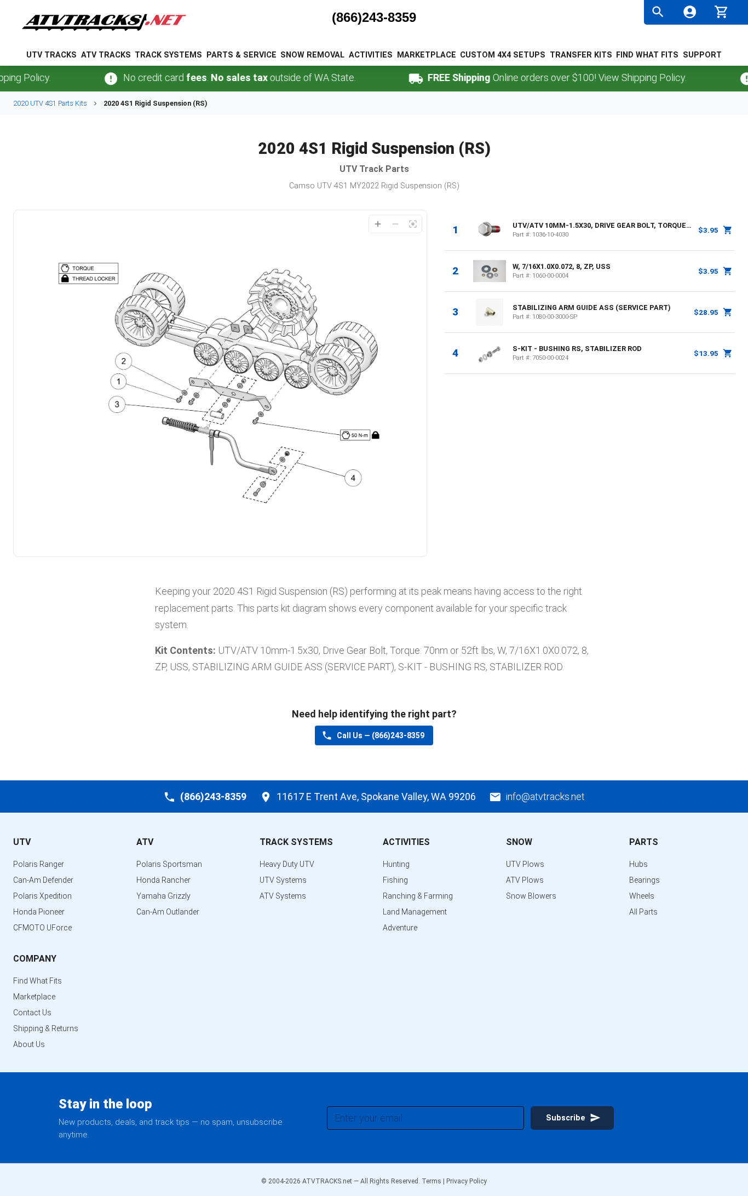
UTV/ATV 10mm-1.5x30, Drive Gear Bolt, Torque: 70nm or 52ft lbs (602, 225)
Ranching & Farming (418, 896)
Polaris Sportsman (169, 864)
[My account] (689, 12)
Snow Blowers (531, 896)
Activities (371, 55)
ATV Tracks (106, 55)
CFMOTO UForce (42, 927)
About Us (29, 1044)
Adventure (400, 927)
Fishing (395, 880)
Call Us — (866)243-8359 (380, 735)
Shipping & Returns (45, 1028)
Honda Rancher (163, 880)
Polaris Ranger (38, 864)
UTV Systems (283, 880)
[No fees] (97, 78)
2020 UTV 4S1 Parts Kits (50, 103)
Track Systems (168, 55)
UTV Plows (525, 864)
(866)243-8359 (374, 17)
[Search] (658, 12)
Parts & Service (241, 55)
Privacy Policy (466, 1181)
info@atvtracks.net (545, 796)
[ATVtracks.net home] (104, 32)
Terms (431, 1181)
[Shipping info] (401, 78)
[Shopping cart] (721, 10)
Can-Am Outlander (167, 911)
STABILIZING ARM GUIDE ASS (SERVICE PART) (592, 307)
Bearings (644, 880)
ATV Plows (525, 880)
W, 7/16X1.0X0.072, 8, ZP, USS (562, 266)
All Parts (643, 911)
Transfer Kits (581, 55)
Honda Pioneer (39, 911)
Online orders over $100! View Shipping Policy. (543, 77)
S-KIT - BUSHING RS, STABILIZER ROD (577, 348)
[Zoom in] (377, 224)
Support (702, 55)
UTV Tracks (51, 55)
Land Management (415, 911)
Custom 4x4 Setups (502, 55)
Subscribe (565, 1118)
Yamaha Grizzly (163, 896)
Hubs (638, 864)
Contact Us (32, 1012)
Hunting (396, 864)
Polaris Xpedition (42, 896)
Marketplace (426, 55)
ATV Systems (283, 896)
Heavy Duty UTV (287, 864)
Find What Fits (647, 55)
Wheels (641, 896)
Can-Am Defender (43, 880)
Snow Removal (312, 55)
